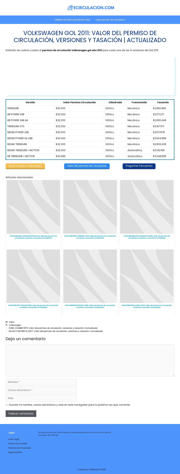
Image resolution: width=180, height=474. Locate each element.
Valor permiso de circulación (110, 19)
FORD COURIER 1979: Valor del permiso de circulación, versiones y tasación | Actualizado (53, 328)
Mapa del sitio (15, 452)
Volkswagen (15, 325)
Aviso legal (13, 439)
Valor (11, 322)
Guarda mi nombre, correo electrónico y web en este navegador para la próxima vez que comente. (69, 405)
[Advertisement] (90, 75)
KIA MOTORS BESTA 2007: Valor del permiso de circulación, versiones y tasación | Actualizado (56, 331)
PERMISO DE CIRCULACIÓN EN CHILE (72, 19)
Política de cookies (17, 443)
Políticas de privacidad (19, 448)
